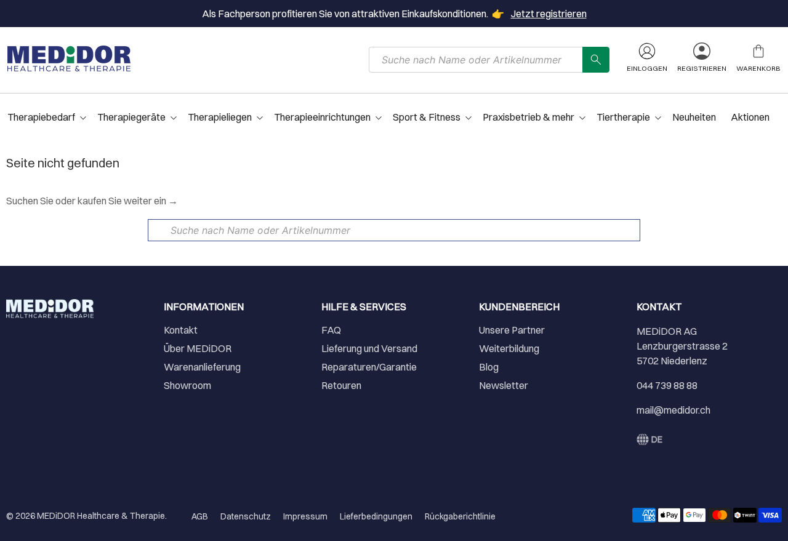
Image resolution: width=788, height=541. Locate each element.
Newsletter (503, 385)
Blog (489, 367)
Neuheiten (694, 117)
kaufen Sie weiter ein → (128, 200)
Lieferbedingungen (376, 516)
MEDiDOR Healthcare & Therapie (101, 515)
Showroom (187, 385)
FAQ (331, 330)
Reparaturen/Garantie (369, 367)
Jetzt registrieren (549, 13)
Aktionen (750, 117)
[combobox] (476, 60)
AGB (199, 516)
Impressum (305, 516)
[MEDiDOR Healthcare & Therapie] (69, 58)
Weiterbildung (509, 348)
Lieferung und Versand (369, 348)
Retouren (341, 385)
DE (656, 439)
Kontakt (181, 330)
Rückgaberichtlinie (460, 516)
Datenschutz (245, 516)
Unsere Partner (512, 330)
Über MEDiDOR (197, 348)
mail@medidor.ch (673, 410)
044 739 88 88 (667, 385)
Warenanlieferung (202, 367)
